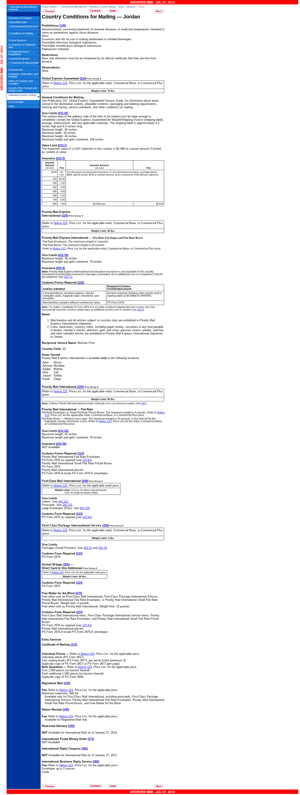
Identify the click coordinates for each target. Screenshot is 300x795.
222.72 (68, 277)
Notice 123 (60, 83)
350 (71, 726)
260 (66, 564)
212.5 (60, 158)
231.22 (63, 430)
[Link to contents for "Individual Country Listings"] (96, 12)
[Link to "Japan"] (49, 12)
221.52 (63, 255)
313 (74, 644)
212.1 (62, 145)
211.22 (63, 113)
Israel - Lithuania (126, 6)
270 (78, 593)
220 (65, 215)
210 (83, 78)
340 (65, 709)
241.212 (63, 501)
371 (91, 739)
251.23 (102, 547)
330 (67, 683)
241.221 (67, 504)
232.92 (61, 443)
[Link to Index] (113, 12)
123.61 (86, 460)
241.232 (85, 508)
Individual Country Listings (102, 6)
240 (85, 481)
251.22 (87, 547)
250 (105, 525)
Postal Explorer (49, 6)
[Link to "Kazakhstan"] (159, 12)
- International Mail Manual (73, 6)
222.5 (140, 309)
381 (84, 748)
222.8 (60, 268)
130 (62, 25)
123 (80, 282)
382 (96, 761)
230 (80, 386)
